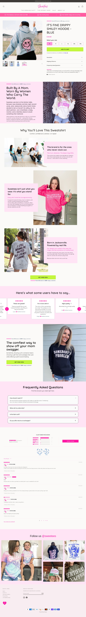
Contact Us (5, 592)
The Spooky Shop (43, 10)
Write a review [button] (70, 441)
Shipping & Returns (51, 61)
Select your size (52, 40)
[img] (7, 462)
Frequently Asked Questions (53, 65)
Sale (54, 10)
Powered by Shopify (43, 611)
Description (49, 57)
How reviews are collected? (9, 521)
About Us (61, 10)
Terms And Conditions (6, 594)
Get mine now (43, 277)
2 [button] (41, 520)
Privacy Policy (5, 595)
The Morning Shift (28, 10)
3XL (80, 43)
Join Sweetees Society (6, 597)
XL (68, 43)
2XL (74, 43)
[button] (79, 309)
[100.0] (39, 451)
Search (4, 591)
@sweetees (49, 536)
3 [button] (43, 520)
